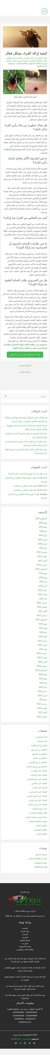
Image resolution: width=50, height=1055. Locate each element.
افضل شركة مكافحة (14, 58)
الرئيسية (25, 928)
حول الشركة (25, 931)
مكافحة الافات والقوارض (25, 950)
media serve (42, 478)
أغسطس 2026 (41, 518)
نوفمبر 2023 (42, 658)
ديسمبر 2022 (42, 704)
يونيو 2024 (43, 628)
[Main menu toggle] (44, 11)
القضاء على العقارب (39, 771)
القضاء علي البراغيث (38, 775)
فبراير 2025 (42, 594)
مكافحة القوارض (40, 830)
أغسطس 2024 (41, 620)
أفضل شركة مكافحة (21, 348)
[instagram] (20, 1043)
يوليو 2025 (43, 573)
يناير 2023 (43, 700)
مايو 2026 (43, 531)
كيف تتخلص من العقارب (22, 486)
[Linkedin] (25, 1043)
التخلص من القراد (40, 758)
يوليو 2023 (43, 674)
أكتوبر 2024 (42, 611)
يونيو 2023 (43, 679)
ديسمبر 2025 (42, 552)
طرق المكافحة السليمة (38, 63)
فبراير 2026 (42, 544)
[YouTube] (16, 1043)
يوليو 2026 (43, 523)
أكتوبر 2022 (42, 712)
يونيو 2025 (43, 577)
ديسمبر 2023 (42, 653)
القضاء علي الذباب (39, 788)
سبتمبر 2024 (42, 615)
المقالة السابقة (25, 365)
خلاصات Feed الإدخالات (37, 859)
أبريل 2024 (43, 636)
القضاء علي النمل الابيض (37, 796)
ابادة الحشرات (40, 58)
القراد (44, 102)
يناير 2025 (43, 599)
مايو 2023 (43, 683)
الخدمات (25, 934)
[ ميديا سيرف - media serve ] (21, 1039)
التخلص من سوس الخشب (36, 767)
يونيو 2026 (43, 527)
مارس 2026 (42, 540)
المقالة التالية (25, 372)
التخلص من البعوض (39, 754)
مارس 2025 (42, 590)
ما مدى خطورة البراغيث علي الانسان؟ (23, 474)
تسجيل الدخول (41, 854)
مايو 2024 (43, 632)
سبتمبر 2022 (42, 717)
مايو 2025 (43, 582)
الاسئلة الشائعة (25, 940)
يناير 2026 (43, 548)
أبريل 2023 (43, 687)
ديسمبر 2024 (42, 603)
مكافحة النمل (41, 834)
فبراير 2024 (42, 645)
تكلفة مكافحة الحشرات (38, 61)
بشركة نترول (42, 348)
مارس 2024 (42, 641)
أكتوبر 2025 (42, 561)
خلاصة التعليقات (40, 863)
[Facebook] (34, 1043)
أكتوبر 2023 (42, 662)
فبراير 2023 (42, 696)
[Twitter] (30, 1043)
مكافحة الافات (22, 63)
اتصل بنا (25, 943)
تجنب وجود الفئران (39, 809)
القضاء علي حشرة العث (37, 805)
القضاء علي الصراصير (38, 792)
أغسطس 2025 (41, 569)
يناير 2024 (43, 649)
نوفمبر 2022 (42, 708)
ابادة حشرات (28, 58)
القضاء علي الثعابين (39, 783)
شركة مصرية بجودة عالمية (17, 61)
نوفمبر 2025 (42, 556)
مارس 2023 (42, 691)
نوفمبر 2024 (42, 607)
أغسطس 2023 (41, 670)
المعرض (25, 937)
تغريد (45, 474)
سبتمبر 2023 (42, 666)
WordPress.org (40, 867)
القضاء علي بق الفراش (38, 800)
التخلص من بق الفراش (38, 762)
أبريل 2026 (43, 535)
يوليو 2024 (43, 624)
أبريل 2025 (43, 586)
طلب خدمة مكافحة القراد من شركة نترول (25, 354)
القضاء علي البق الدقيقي (37, 779)
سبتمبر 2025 (42, 565)
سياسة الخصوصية (25, 946)
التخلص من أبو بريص (39, 750)
